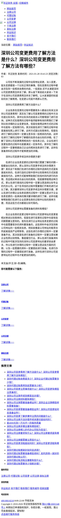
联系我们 (11, 39)
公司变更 (11, 19)
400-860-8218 (7, 500)
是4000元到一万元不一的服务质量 (24, 423)
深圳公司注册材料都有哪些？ (21, 399)
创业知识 (11, 32)
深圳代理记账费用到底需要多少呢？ (25, 385)
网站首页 (11, 8)
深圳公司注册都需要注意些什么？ (24, 440)
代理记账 (11, 15)
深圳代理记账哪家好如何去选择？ (24, 450)
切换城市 (23, 3)
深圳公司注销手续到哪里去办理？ (24, 396)
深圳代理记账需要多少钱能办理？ (24, 463)
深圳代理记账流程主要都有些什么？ (25, 460)
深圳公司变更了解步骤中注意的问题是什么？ (29, 416)
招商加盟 (44, 488)
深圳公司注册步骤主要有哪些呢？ (24, 426)
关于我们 (11, 36)
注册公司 (11, 12)
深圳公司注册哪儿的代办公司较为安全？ (27, 430)
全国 (15, 3)
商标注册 (11, 29)
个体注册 (11, 25)
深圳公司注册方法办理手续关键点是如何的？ (29, 419)
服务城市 (34, 488)
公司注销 (11, 22)
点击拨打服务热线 (10, 514)
